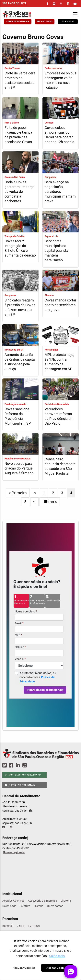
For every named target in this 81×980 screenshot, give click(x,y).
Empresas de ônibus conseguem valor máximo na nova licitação (60, 80)
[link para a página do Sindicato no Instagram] (61, 3)
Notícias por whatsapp (24, 775)
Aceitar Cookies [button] (57, 967)
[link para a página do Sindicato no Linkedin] (68, 3)
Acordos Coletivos (13, 900)
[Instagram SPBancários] (25, 765)
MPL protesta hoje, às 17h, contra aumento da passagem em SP (59, 362)
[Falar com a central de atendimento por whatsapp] (11, 827)
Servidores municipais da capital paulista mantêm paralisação (56, 250)
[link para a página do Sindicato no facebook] (47, 3)
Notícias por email (21, 785)
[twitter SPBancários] (5, 765)
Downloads (9, 906)
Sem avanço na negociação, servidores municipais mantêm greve (60, 191)
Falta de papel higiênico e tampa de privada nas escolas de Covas (18, 134)
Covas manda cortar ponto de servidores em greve (60, 305)
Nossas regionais (14, 852)
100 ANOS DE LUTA (14, 3)
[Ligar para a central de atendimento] (4, 827)
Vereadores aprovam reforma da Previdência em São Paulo (59, 416)
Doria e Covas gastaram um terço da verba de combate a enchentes (19, 191)
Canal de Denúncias (17, 21)
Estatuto (25, 906)
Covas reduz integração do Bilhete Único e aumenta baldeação (20, 248)
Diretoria (66, 900)
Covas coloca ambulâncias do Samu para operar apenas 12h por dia (59, 134)
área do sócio (44, 21)
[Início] (23, 14)
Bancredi (7, 925)
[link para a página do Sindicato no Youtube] (75, 3)
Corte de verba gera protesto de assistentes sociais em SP (20, 80)
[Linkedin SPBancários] (18, 765)
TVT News (34, 925)
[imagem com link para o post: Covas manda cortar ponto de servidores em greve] (60, 281)
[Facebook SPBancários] (12, 765)
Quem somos (55, 906)
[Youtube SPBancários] (32, 765)
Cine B (20, 925)
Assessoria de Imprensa (42, 900)
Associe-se (68, 21)
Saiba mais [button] (57, 956)
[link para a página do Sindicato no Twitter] (54, 3)
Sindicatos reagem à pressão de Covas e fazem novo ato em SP (20, 307)
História (38, 906)
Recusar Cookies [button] (24, 967)
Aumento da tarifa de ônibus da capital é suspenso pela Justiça (20, 362)
